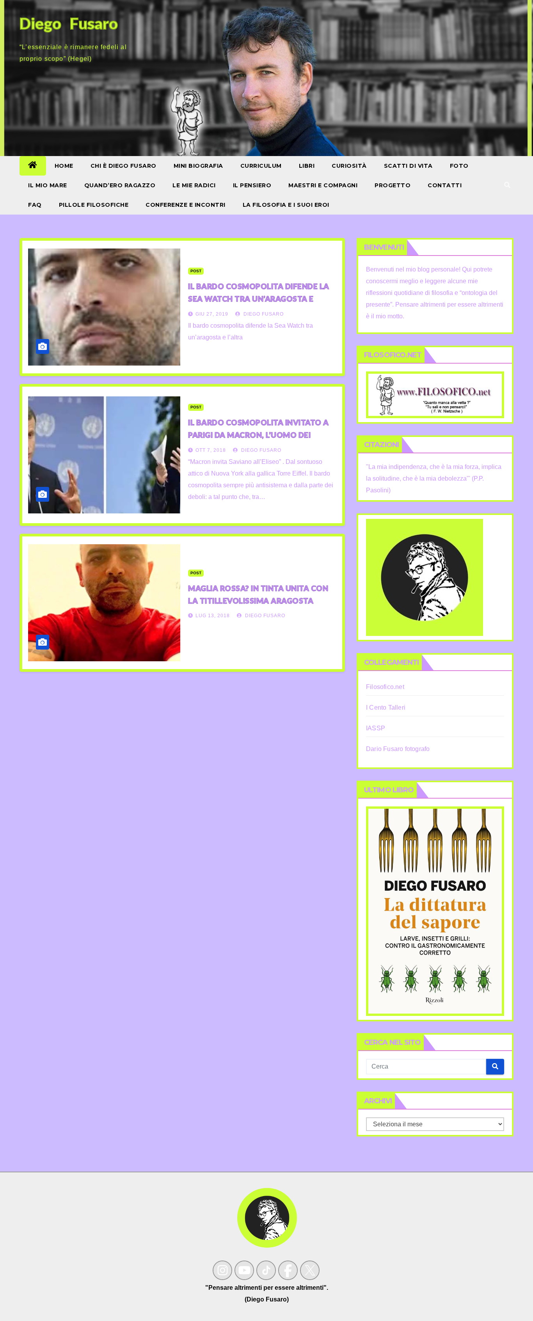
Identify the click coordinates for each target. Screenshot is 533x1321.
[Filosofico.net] (435, 394)
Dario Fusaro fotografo (398, 749)
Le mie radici (194, 185)
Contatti (445, 185)
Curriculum (261, 165)
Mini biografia (198, 165)
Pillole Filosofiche (94, 204)
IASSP (375, 728)
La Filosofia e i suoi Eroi (286, 204)
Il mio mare (47, 185)
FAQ (35, 204)
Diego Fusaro (263, 314)
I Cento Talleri (385, 707)
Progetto (392, 185)
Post (195, 271)
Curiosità (349, 165)
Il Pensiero (252, 185)
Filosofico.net (385, 687)
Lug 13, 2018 (212, 615)
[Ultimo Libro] (435, 910)
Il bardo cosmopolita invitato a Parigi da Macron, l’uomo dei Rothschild (258, 435)
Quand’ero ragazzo (120, 185)
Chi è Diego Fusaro (123, 165)
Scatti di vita (408, 165)
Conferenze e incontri (186, 204)
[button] (507, 185)
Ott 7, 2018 (210, 450)
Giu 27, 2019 (211, 314)
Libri (307, 165)
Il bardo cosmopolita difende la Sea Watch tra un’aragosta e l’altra (258, 299)
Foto (459, 165)
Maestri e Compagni (322, 185)
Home (64, 165)
